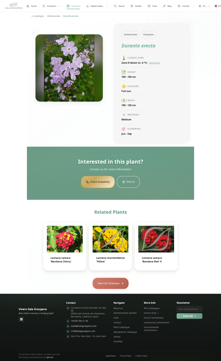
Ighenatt (49, 357)
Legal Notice (111, 356)
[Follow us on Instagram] (21, 319)
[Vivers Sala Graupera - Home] (14, 6)
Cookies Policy (141, 356)
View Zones (154, 62)
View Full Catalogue (108, 283)
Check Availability (100, 181)
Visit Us (130, 181)
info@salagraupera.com (83, 331)
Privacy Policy (125, 356)
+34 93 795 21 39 (79, 320)
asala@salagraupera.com (84, 326)
